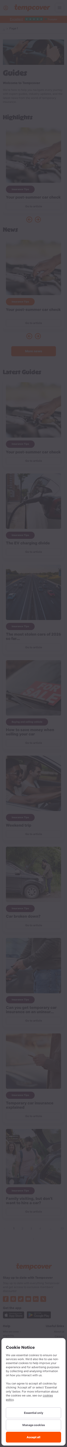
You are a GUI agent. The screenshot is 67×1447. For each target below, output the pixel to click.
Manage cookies (33, 1425)
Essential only (33, 1413)
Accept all (33, 1437)
